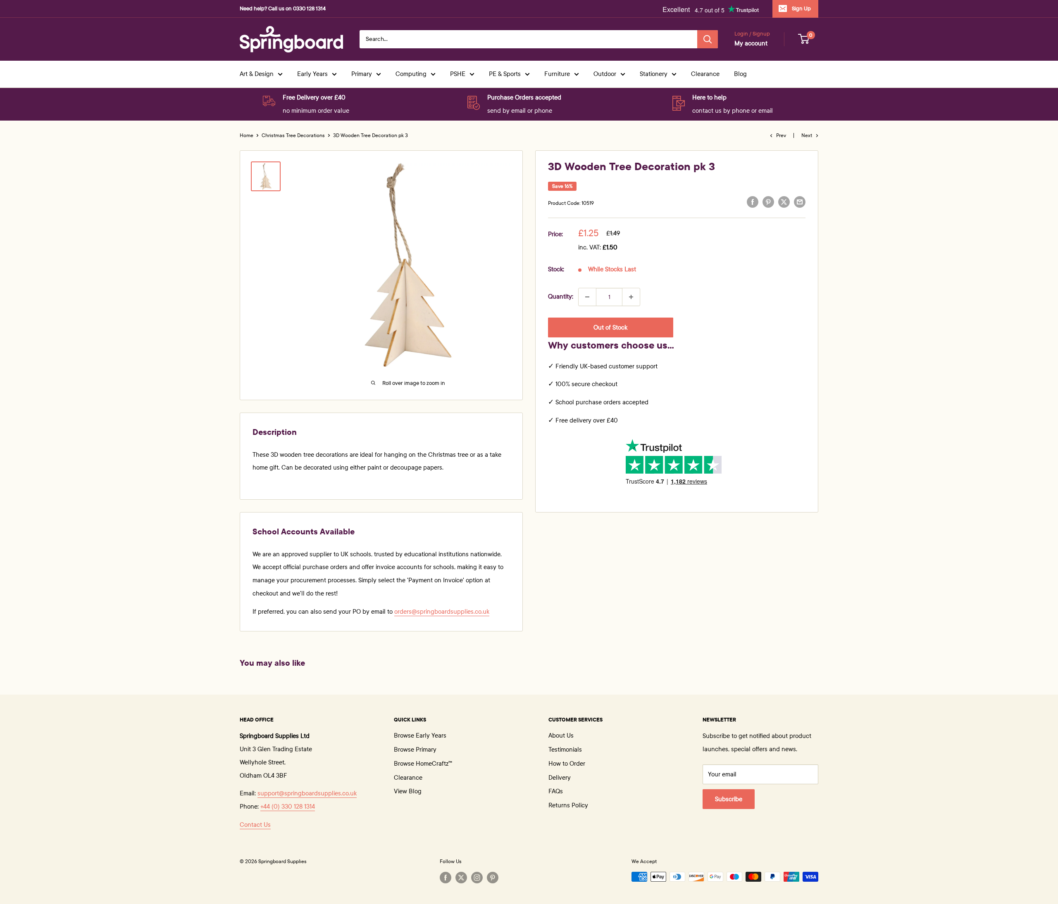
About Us (561, 735)
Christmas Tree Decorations (293, 135)
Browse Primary (415, 749)
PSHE (457, 74)
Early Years (312, 74)
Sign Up (801, 8)
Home (246, 135)
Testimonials (565, 749)
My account (750, 43)
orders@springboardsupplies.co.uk (441, 611)
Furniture (557, 74)
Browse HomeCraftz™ (423, 763)
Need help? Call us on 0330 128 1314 (283, 8)
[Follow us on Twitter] (461, 877)
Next (806, 135)
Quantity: (560, 296)
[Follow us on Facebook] (445, 877)
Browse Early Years (420, 735)
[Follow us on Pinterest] (492, 877)
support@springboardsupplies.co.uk (307, 793)
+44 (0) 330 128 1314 (287, 806)
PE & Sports (505, 74)
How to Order (566, 763)
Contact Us (255, 824)
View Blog (408, 791)
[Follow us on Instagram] (477, 877)
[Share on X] (784, 202)
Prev (781, 135)
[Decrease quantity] (587, 297)
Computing (411, 74)
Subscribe (728, 799)
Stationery (653, 74)
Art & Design (257, 74)
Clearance (705, 74)
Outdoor (604, 74)
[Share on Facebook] (752, 202)
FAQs (555, 791)
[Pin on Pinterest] (768, 202)
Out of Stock (610, 327)
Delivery (559, 777)
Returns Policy (568, 805)
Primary (361, 74)
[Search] (707, 39)
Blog (740, 74)
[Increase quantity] (631, 297)
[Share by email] (799, 202)
